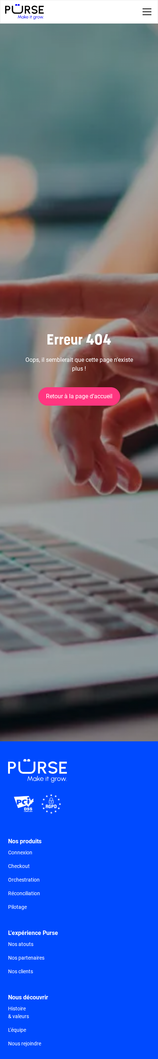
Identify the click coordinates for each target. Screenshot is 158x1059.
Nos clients (20, 971)
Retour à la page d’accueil (79, 396)
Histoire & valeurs (18, 1012)
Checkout (19, 866)
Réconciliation (24, 893)
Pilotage (17, 907)
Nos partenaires (26, 958)
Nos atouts (20, 944)
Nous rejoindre (24, 1043)
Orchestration (24, 880)
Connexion (20, 852)
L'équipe (17, 1030)
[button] (145, 12)
